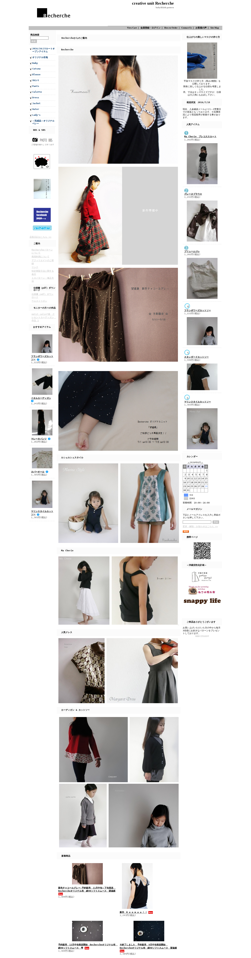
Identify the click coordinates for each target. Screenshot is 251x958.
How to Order (171, 27)
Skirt (35, 80)
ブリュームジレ (192, 251)
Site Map (214, 27)
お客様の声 (201, 27)
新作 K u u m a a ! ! (133, 912)
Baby (35, 63)
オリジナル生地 (40, 57)
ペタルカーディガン (41, 398)
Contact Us (186, 27)
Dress (35, 97)
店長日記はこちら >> (40, 237)
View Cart (132, 27)
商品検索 (34, 34)
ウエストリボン (39, 301)
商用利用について (40, 256)
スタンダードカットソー (196, 357)
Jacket (36, 103)
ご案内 (36, 243)
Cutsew (36, 68)
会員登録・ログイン (151, 27)
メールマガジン (194, 509)
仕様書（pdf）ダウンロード (44, 289)
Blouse (36, 74)
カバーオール (37, 471)
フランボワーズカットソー (197, 310)
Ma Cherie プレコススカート (200, 136)
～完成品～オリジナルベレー (43, 122)
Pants (35, 86)
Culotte (37, 92)
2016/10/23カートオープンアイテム (43, 50)
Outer (35, 109)
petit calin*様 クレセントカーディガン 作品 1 (44, 317)
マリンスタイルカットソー (197, 401)
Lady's (36, 115)
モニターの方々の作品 (44, 308)
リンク (35, 267)
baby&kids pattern (165, 7)
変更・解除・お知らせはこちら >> (200, 526)
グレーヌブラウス (193, 194)
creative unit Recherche (153, 3)
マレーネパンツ (39, 438)
